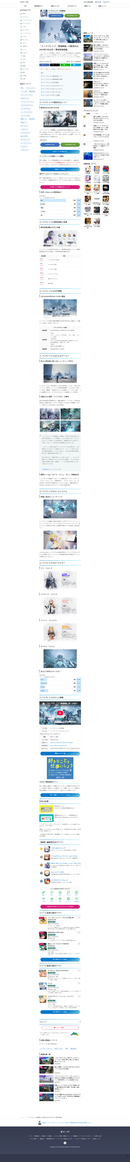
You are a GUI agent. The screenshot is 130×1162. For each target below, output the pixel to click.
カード (24, 43)
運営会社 (37, 1136)
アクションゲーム (30, 88)
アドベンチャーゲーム (26, 95)
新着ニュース (102, 6)
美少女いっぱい (25, 98)
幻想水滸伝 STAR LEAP (55, 932)
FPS (24, 62)
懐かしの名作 (24, 136)
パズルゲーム (24, 129)
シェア (44, 64)
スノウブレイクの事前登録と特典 (52, 79)
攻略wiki (42, 1138)
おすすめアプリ (72, 6)
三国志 (24, 75)
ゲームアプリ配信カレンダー (65, 1138)
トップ (30, 1136)
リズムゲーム (24, 146)
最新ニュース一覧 (60, 753)
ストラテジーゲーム (26, 143)
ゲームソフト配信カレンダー (82, 1138)
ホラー (24, 59)
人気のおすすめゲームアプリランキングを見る (60, 906)
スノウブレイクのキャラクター (52, 92)
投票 (78, 200)
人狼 (24, 79)
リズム (24, 36)
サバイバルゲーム (25, 132)
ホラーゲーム (24, 126)
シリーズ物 (24, 91)
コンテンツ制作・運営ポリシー (62, 1136)
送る (66, 64)
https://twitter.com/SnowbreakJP (58, 745)
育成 (24, 56)
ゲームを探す (33, 1138)
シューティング (27, 33)
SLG (60, 895)
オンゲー (68, 901)
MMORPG (32, 119)
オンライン (26, 39)
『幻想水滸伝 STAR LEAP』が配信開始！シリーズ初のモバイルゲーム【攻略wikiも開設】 (59, 835)
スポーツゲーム (25, 150)
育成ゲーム (24, 122)
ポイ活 (99, 2)
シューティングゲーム (26, 112)
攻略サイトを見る (60, 169)
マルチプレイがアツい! (27, 105)
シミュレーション (27, 20)
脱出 (24, 72)
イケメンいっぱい (25, 115)
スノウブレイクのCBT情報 (50, 82)
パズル (24, 26)
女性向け (25, 46)
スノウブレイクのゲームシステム (52, 89)
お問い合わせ (98, 1136)
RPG (24, 13)
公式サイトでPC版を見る (60, 151)
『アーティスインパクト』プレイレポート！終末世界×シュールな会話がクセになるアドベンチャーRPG (59, 825)
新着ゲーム (87, 6)
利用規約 (75, 1136)
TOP (25, 6)
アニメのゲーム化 (25, 108)
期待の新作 (32, 91)
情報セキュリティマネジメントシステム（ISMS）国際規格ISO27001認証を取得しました (67, 1122)
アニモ (50, 983)
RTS (52, 901)
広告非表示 (90, 2)
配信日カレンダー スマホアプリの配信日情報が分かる (64, 807)
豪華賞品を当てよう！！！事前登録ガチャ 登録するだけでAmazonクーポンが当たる (66, 816)
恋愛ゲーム (24, 119)
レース (24, 49)
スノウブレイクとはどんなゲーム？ (53, 85)
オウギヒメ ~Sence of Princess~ (58, 970)
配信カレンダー (55, 6)
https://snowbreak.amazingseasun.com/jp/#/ (61, 742)
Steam (47, 136)
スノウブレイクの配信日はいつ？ (52, 76)
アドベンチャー (27, 23)
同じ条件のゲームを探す (60, 959)
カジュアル (26, 69)
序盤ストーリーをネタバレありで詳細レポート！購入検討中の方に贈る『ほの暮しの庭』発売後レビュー (60, 830)
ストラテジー (26, 30)
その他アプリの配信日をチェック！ (60, 187)
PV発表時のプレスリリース (49, 469)
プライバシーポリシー (86, 1136)
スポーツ (25, 52)
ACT (52, 895)
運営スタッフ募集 (46, 1136)
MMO (24, 66)
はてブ (77, 64)
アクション (26, 17)
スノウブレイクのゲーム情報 (51, 95)
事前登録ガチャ (38, 6)
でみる (56, 15)
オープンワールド (25, 139)
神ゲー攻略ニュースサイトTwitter (60, 795)
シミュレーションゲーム (27, 101)
